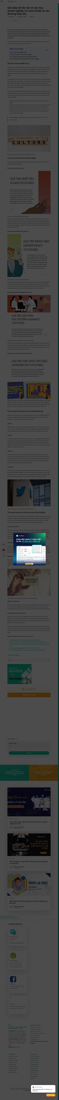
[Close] (44, 534)
